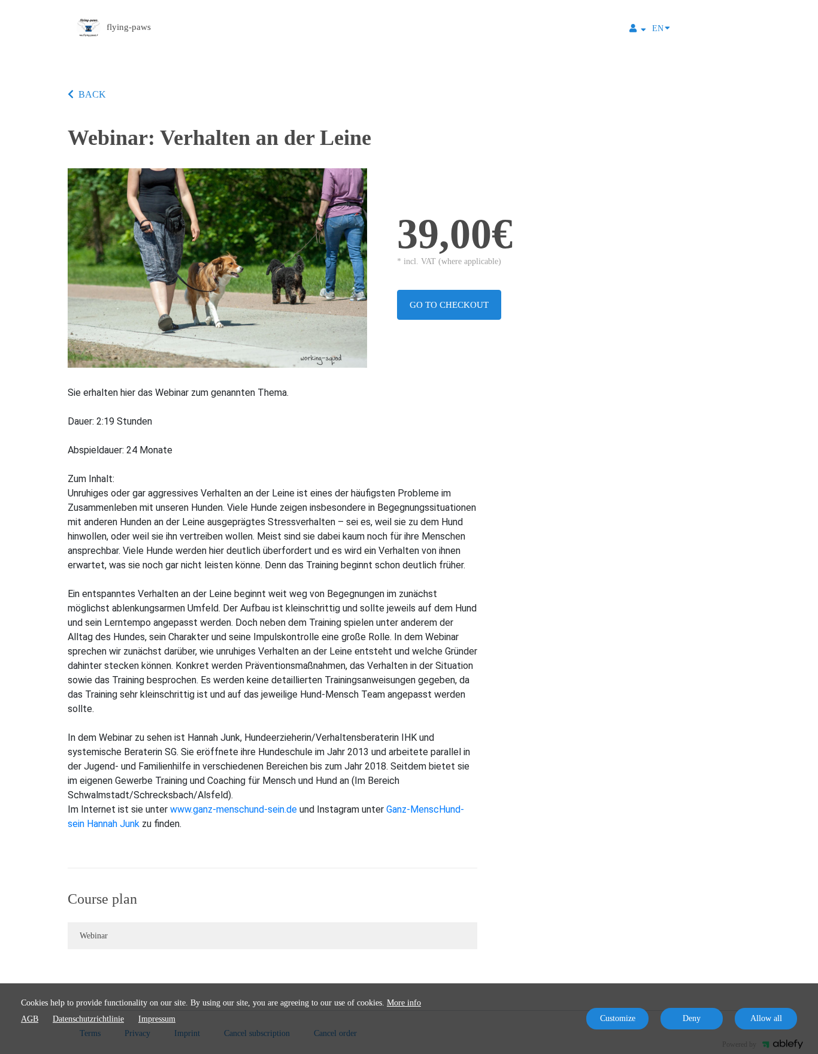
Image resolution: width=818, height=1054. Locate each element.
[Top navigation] (637, 30)
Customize (617, 1018)
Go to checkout (449, 305)
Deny (692, 1018)
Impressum (156, 1018)
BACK (92, 94)
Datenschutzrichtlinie (88, 1018)
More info (404, 1002)
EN (658, 28)
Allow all (766, 1018)
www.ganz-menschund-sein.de (233, 809)
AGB (29, 1018)
